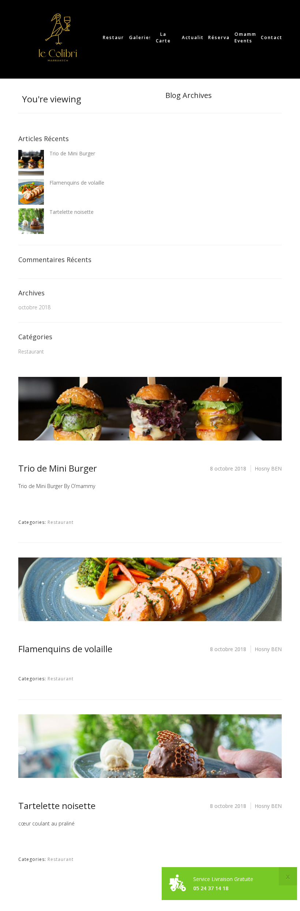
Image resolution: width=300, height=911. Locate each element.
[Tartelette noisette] (150, 746)
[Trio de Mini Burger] (150, 409)
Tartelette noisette (71, 211)
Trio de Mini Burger (72, 153)
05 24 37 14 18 (210, 888)
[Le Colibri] (57, 37)
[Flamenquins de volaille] (150, 589)
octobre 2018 (34, 307)
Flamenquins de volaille (76, 182)
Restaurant (31, 351)
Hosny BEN (268, 468)
